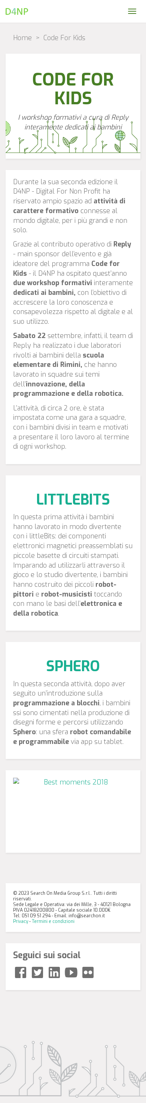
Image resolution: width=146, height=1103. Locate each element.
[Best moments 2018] (73, 811)
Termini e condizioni (53, 921)
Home (22, 37)
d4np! (17, 11)
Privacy (20, 921)
